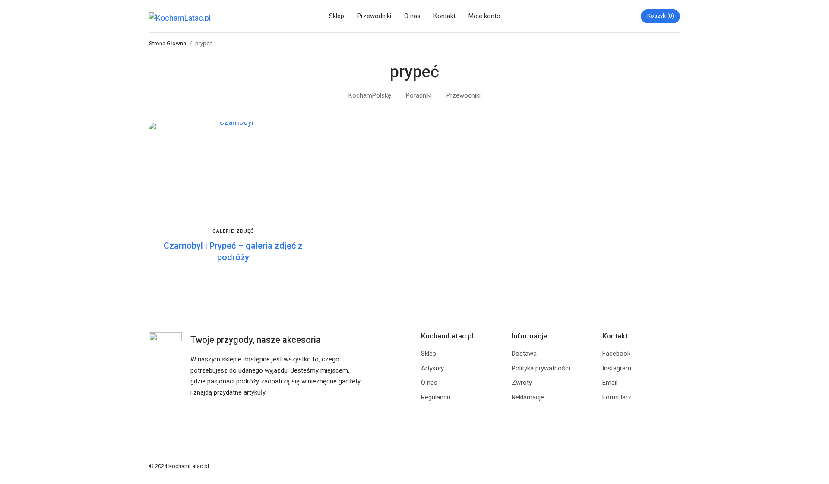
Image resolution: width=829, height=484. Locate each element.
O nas (412, 16)
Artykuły (432, 368)
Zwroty (522, 382)
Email (609, 382)
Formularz (616, 397)
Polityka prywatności (541, 368)
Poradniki (419, 95)
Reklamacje (528, 397)
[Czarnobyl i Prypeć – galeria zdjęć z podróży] (233, 169)
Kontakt (444, 16)
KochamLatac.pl (188, 466)
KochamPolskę (369, 95)
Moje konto (484, 16)
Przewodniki (374, 16)
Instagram (616, 368)
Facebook (616, 353)
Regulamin (435, 397)
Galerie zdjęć (233, 231)
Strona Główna (167, 43)
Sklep (336, 16)
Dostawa (524, 353)
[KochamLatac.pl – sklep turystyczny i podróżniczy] (181, 16)
